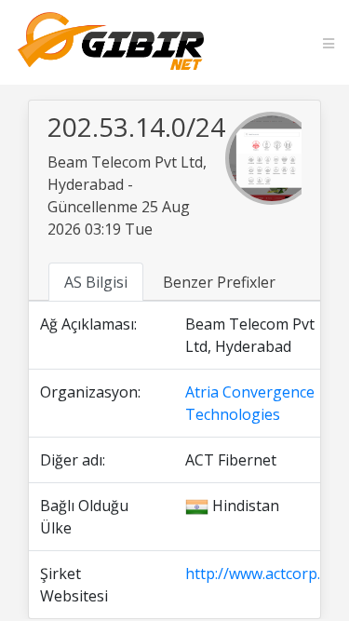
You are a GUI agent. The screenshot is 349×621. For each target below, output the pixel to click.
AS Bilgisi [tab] (96, 282)
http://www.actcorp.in (259, 573)
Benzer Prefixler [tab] (219, 282)
